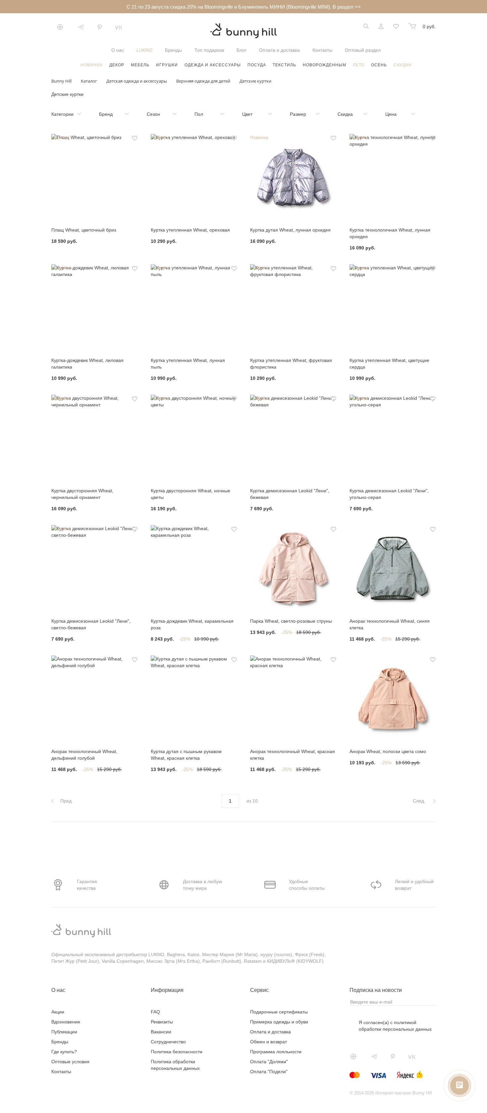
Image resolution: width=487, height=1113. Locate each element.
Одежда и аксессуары (213, 65)
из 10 (252, 800)
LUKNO (144, 50)
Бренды (173, 50)
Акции (57, 1011)
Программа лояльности (275, 1051)
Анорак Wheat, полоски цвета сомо (388, 751)
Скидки (403, 65)
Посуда (256, 65)
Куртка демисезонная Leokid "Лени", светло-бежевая (91, 624)
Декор (116, 65)
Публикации (64, 1031)
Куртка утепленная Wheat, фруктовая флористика (291, 364)
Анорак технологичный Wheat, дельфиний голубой (84, 755)
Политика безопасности (176, 1051)
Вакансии (161, 1031)
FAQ (155, 1011)
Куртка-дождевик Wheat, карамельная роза (192, 624)
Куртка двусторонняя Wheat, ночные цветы (190, 494)
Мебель (140, 65)
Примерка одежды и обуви (279, 1021)
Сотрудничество (168, 1041)
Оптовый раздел (363, 50)
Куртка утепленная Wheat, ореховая (190, 230)
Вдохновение (65, 1021)
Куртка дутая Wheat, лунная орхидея (290, 230)
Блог (241, 50)
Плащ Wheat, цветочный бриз (83, 230)
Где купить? (64, 1051)
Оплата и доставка (279, 50)
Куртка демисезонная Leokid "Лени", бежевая (289, 494)
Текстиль (284, 65)
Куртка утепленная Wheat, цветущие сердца (389, 364)
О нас (117, 50)
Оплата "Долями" (269, 1061)
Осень (379, 65)
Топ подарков (209, 50)
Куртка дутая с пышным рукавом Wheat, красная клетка (186, 755)
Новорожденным (324, 65)
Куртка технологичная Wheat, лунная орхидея (390, 233)
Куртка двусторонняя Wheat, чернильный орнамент (82, 494)
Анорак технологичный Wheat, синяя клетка (390, 624)
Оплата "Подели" (269, 1071)
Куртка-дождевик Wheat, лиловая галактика (87, 364)
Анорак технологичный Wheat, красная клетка (292, 755)
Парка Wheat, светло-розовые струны (291, 621)
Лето (358, 65)
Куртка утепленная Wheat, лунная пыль (188, 364)
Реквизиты (162, 1021)
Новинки (92, 65)
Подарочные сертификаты (279, 1011)
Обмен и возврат (268, 1041)
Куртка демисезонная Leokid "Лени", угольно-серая (389, 494)
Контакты (322, 50)
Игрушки (167, 65)
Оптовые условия (70, 1061)
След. (420, 800)
